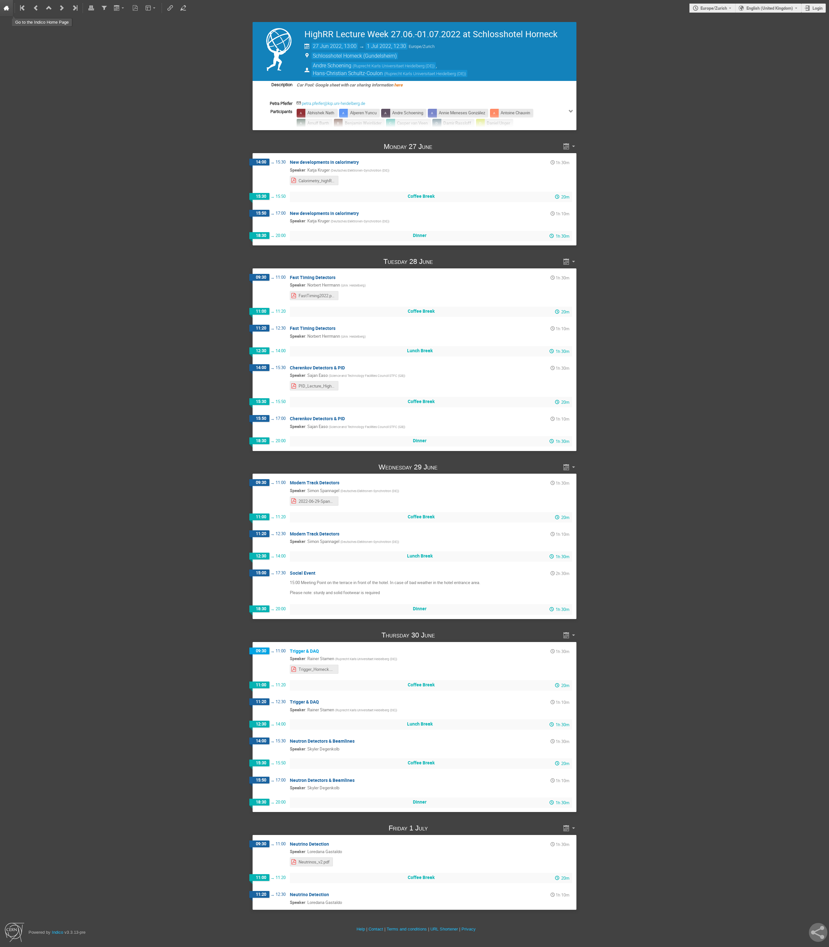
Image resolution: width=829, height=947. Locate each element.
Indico (57, 932)
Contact (376, 929)
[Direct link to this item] (441, 146)
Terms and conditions (407, 929)
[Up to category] (48, 8)
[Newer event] (61, 8)
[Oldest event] (23, 8)
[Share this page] (818, 932)
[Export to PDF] (135, 8)
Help (361, 929)
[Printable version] (91, 8)
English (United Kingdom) (769, 8)
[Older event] (35, 8)
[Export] (119, 8)
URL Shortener (444, 929)
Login (817, 8)
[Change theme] (151, 8)
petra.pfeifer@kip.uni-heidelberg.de (333, 103)
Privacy (468, 929)
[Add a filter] (103, 8)
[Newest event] (74, 8)
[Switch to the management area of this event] (182, 8)
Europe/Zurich (713, 8)
